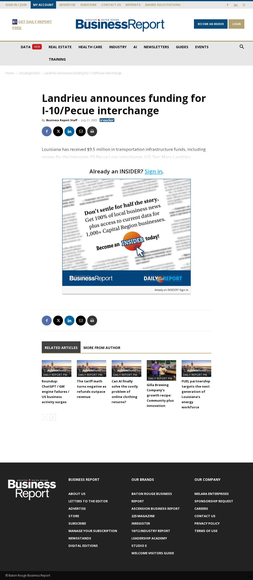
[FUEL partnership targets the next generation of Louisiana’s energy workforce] (196, 368)
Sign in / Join (16, 5)
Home (9, 73)
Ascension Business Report (155, 508)
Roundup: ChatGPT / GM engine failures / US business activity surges (55, 391)
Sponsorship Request (213, 501)
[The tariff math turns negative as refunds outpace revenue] (91, 368)
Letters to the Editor (88, 501)
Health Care (90, 47)
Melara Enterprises (211, 493)
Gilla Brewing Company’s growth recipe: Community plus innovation (160, 395)
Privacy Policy (207, 523)
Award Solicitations (162, 5)
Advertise (67, 5)
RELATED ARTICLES (61, 347)
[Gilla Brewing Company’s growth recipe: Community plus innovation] (161, 370)
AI (135, 47)
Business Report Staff (61, 120)
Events (202, 47)
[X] (244, 5)
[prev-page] (45, 417)
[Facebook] (227, 5)
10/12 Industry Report (150, 531)
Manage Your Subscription (92, 531)
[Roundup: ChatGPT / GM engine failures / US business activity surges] (56, 368)
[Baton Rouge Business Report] (120, 25)
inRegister (140, 523)
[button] (242, 47)
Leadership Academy (149, 538)
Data (30, 47)
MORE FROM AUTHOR (102, 347)
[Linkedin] (235, 5)
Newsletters (156, 47)
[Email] (81, 131)
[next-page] (53, 417)
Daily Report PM (55, 374)
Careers (201, 508)
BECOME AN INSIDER (211, 24)
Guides (182, 47)
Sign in (153, 171)
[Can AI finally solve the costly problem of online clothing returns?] (126, 368)
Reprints (133, 5)
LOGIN (236, 24)
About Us (76, 493)
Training (57, 59)
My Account (43, 5)
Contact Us (111, 5)
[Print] (92, 131)
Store (73, 516)
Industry (117, 47)
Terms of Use (205, 531)
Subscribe (88, 5)
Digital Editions (83, 545)
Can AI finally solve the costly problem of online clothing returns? (125, 391)
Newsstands (79, 538)
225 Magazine (143, 516)
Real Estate (60, 47)
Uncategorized (29, 73)
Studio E (139, 545)
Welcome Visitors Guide (152, 553)
